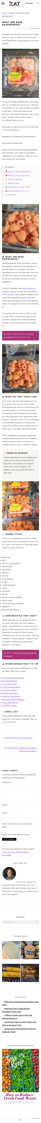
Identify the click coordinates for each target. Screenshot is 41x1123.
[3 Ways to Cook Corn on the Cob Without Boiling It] (11, 973)
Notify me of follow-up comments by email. (17, 825)
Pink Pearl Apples (9, 706)
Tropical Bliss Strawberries (13, 678)
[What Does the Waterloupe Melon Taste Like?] (11, 950)
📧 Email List (10, 195)
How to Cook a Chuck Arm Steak (19, 738)
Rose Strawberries (9, 681)
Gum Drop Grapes (9, 690)
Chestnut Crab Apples (11, 696)
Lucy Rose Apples (9, 684)
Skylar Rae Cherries (10, 703)
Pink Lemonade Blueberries (13, 699)
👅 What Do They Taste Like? (17, 176)
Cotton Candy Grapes (11, 687)
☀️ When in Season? (13, 179)
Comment (7, 782)
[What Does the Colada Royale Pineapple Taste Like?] (30, 950)
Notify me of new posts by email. (16, 834)
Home (4, 13)
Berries (12, 13)
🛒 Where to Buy (12, 183)
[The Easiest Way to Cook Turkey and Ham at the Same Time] (30, 973)
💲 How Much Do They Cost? (17, 187)
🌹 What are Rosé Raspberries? (18, 172)
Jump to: (10, 167)
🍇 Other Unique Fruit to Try (17, 191)
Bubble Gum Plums (10, 693)
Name (5, 805)
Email (5, 813)
